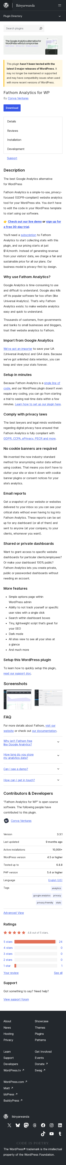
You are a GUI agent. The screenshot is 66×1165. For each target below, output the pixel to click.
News (7, 1027)
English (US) (55, 880)
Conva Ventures (18, 98)
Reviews (12, 130)
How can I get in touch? (19, 780)
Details (11, 121)
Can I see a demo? (16, 769)
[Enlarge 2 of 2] (57, 694)
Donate (41, 1064)
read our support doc (17, 673)
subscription (28, 235)
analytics (56, 888)
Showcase (41, 1021)
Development (15, 149)
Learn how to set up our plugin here (38, 404)
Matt (8, 1088)
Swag (40, 1070)
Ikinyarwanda (20, 1116)
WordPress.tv (14, 1070)
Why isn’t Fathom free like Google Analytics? (18, 742)
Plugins (39, 1034)
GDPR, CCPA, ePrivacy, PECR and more (30, 438)
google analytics (42, 895)
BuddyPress (13, 1100)
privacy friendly (45, 902)
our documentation (44, 731)
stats (58, 902)
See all (58, 973)
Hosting (9, 1034)
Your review (11, 973)
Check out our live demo (25, 221)
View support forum (16, 999)
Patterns (40, 1040)
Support (12, 158)
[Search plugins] (40, 28)
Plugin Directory (13, 15)
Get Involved (43, 1051)
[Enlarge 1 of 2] (27, 694)
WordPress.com (15, 1082)
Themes (40, 1027)
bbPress (11, 1094)
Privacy (8, 1040)
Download (12, 107)
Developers (11, 1064)
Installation (14, 139)
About (7, 1021)
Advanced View (14, 913)
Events (39, 1058)
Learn (7, 1051)
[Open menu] (60, 5)
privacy (57, 895)
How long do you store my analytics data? (19, 756)
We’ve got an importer (18, 348)
